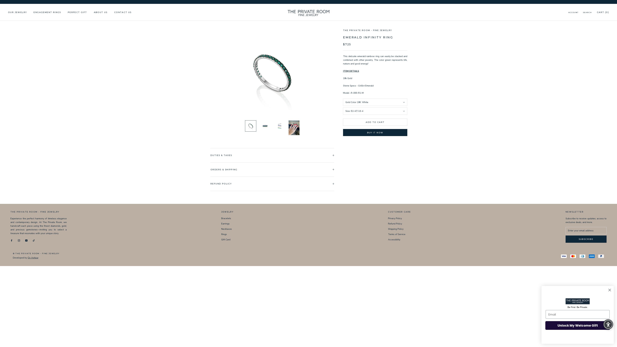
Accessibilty (394, 239)
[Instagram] (19, 240)
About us (100, 12)
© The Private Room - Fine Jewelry (36, 253)
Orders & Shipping (223, 169)
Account (573, 12)
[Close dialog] (610, 290)
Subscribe (586, 239)
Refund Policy (395, 223)
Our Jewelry (17, 12)
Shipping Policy (395, 229)
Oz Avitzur (33, 257)
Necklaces (226, 229)
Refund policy (221, 183)
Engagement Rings (47, 12)
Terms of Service (396, 234)
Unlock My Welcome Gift (578, 325)
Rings (224, 234)
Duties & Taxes (221, 155)
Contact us (123, 12)
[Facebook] (11, 240)
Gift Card (225, 239)
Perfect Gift (77, 12)
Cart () (603, 12)
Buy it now (375, 132)
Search (587, 12)
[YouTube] (26, 240)
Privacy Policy (395, 218)
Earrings (225, 223)
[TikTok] (34, 240)
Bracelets (226, 218)
